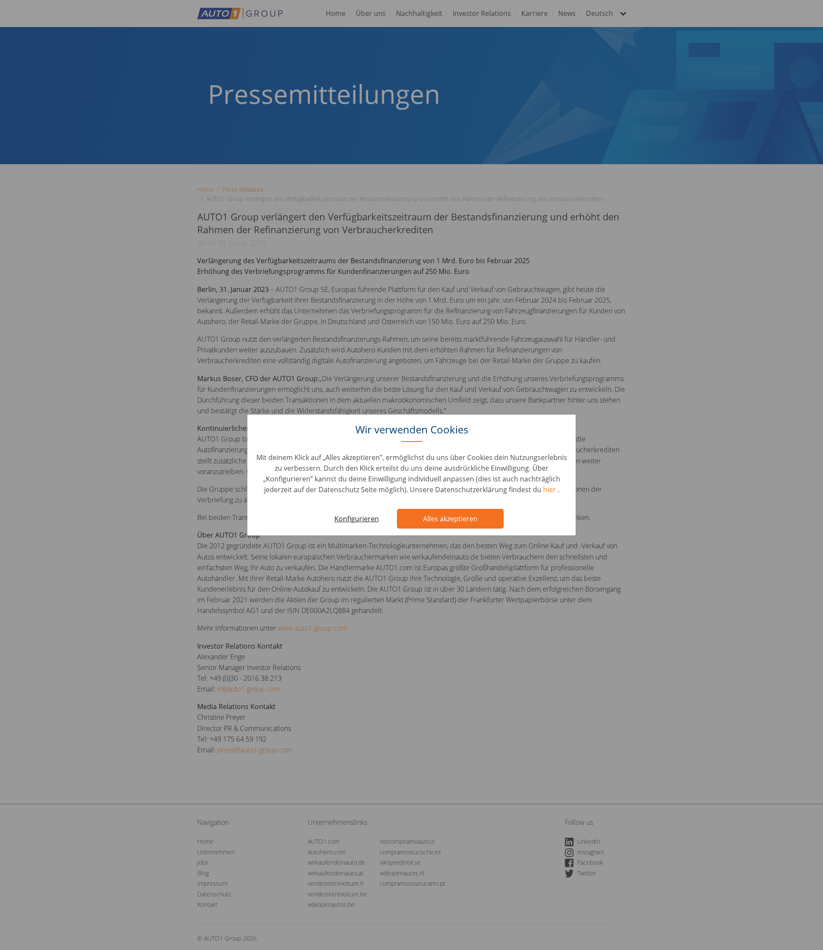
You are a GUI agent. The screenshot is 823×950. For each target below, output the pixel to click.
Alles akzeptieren (450, 518)
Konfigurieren (356, 518)
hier (550, 489)
